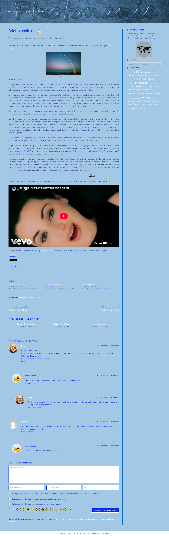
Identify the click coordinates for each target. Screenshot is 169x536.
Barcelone (131, 79)
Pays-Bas (154, 101)
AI (135, 72)
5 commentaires (58, 38)
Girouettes (142, 93)
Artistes (144, 75)
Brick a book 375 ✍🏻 (26, 324)
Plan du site (106, 533)
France (131, 92)
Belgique (149, 78)
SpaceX (49, 298)
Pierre (24, 346)
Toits (149, 104)
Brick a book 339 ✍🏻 (17, 284)
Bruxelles (156, 83)
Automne (150, 75)
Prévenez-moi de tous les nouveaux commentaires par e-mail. (39, 499)
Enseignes (137, 89)
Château (131, 86)
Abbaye (130, 72)
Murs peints (153, 98)
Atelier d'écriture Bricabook (38, 38)
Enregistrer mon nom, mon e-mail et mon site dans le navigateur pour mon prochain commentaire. (55, 494)
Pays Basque (134, 104)
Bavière (139, 79)
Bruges (150, 83)
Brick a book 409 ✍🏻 (53, 284)
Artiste (137, 75)
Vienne (155, 104)
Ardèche (130, 75)
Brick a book (46, 251)
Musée (129, 101)
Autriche (157, 75)
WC (137, 108)
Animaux (154, 72)
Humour (156, 93)
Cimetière (139, 86)
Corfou (146, 86)
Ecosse (156, 86)
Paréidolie (146, 101)
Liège (129, 98)
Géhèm (24, 421)
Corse (151, 86)
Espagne (146, 89)
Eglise (129, 89)
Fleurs (152, 89)
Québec (144, 104)
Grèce (149, 93)
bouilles (131, 83)
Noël (139, 101)
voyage (131, 108)
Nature (135, 101)
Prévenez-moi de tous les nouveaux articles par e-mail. (36, 504)
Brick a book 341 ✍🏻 (101, 324)
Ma (144, 97)
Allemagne (144, 72)
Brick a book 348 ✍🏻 (89, 284)
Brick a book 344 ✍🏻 (63, 324)
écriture (34, 298)
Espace (42, 298)
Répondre (115, 346)
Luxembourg (136, 98)
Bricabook (24, 298)
